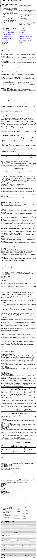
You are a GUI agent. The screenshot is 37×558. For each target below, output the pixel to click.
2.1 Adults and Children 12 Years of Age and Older (8, 32)
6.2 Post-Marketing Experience (5, 41)
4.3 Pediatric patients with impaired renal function (7, 37)
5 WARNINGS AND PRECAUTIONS (6, 38)
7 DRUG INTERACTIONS (4, 42)
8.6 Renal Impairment (22, 30)
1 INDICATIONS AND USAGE (5, 29)
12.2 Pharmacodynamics (22, 34)
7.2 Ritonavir (3, 44)
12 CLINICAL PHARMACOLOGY (23, 33)
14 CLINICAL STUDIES (22, 37)
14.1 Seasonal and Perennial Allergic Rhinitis (25, 38)
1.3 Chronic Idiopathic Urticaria (5, 31)
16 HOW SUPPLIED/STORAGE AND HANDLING (25, 39)
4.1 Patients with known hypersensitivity (6, 36)
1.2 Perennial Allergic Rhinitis (5, 30)
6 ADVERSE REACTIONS (4, 40)
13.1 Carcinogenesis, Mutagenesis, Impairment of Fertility (26, 36)
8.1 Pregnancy (3, 45)
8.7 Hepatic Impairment (22, 31)
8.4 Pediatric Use (22, 29)
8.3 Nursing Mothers (22, 28)
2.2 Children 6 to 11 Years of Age (6, 33)
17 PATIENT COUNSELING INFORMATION (25, 40)
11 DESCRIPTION (21, 32)
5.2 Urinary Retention (4, 39)
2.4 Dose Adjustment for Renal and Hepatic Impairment (8, 34)
